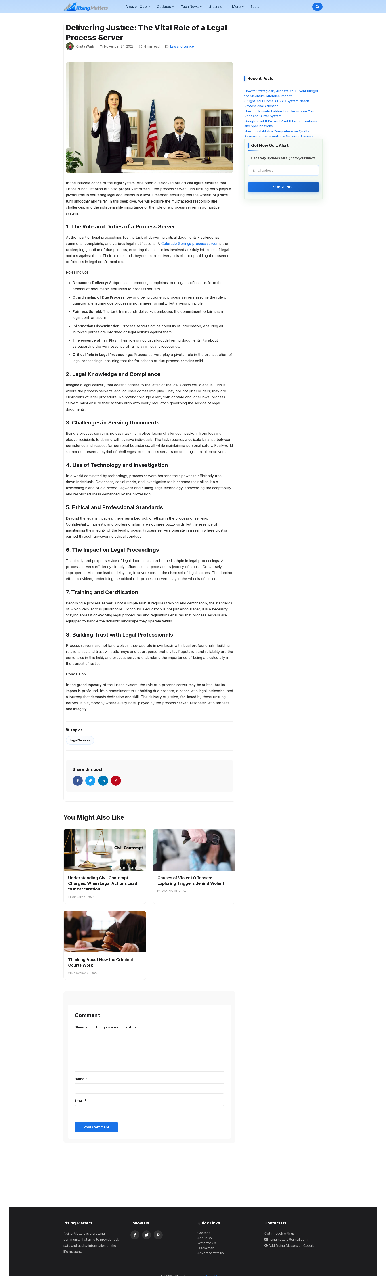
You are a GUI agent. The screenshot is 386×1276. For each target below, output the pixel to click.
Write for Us (206, 1243)
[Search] (317, 7)
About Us (204, 1238)
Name (81, 1079)
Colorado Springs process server (189, 243)
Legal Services (80, 740)
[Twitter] (146, 1234)
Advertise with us (210, 1253)
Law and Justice (182, 46)
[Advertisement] (277, 46)
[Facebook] (134, 1234)
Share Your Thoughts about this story (106, 1027)
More (236, 6)
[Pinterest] (158, 1234)
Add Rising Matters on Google (292, 1245)
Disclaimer (205, 1248)
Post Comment (96, 1127)
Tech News (190, 6)
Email (80, 1100)
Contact (203, 1233)
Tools (254, 6)
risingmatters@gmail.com (288, 1239)
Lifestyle (215, 6)
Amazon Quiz (136, 6)
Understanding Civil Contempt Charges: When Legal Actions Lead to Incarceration (102, 883)
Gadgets (164, 6)
